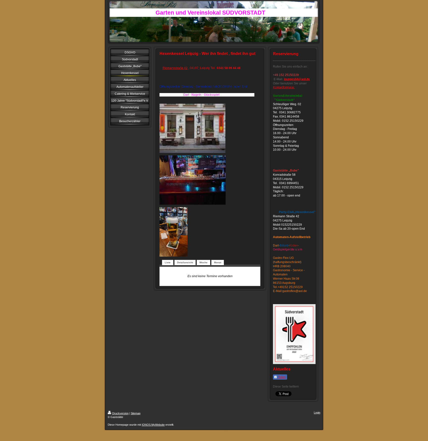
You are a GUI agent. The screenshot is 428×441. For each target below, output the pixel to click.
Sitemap (135, 413)
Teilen (281, 377)
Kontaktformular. (284, 87)
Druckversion (120, 413)
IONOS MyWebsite (153, 424)
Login (317, 412)
